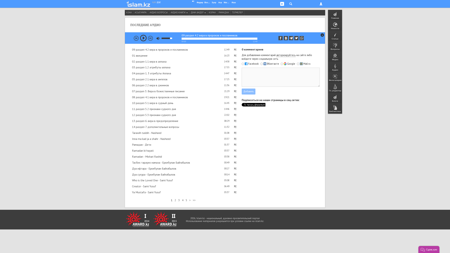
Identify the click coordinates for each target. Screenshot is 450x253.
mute (158, 38)
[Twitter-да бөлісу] (296, 38)
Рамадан (224, 12)
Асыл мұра (141, 12)
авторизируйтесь (286, 55)
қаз (154, 2)
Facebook (253, 63)
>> (194, 200)
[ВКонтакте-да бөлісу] (286, 38)
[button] (428, 249)
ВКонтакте (273, 63)
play (143, 38)
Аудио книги (178, 12)
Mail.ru (306, 63)
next (150, 38)
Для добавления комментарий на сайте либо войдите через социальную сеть (277, 56)
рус (159, 2)
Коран (212, 12)
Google (291, 63)
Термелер (237, 12)
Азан (129, 12)
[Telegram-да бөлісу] (291, 38)
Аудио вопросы (159, 12)
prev (136, 38)
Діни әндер (197, 12)
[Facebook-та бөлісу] (280, 38)
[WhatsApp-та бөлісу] (302, 38)
